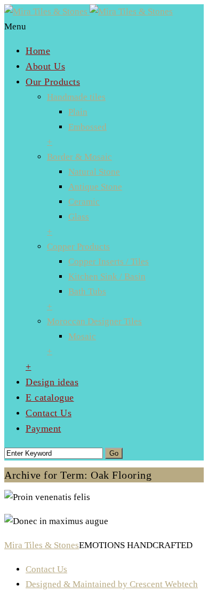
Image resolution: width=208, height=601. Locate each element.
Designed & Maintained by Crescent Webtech (112, 584)
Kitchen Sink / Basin (107, 276)
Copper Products (78, 246)
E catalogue (50, 397)
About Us (45, 66)
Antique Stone (95, 187)
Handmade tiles (76, 97)
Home (38, 50)
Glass (78, 217)
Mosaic (82, 336)
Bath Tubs (87, 291)
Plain (77, 112)
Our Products (53, 81)
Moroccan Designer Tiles (94, 321)
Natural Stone (94, 172)
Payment (43, 428)
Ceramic (84, 202)
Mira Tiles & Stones (41, 545)
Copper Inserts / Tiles (108, 261)
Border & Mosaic (79, 157)
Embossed (87, 127)
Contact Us (48, 413)
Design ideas (52, 382)
